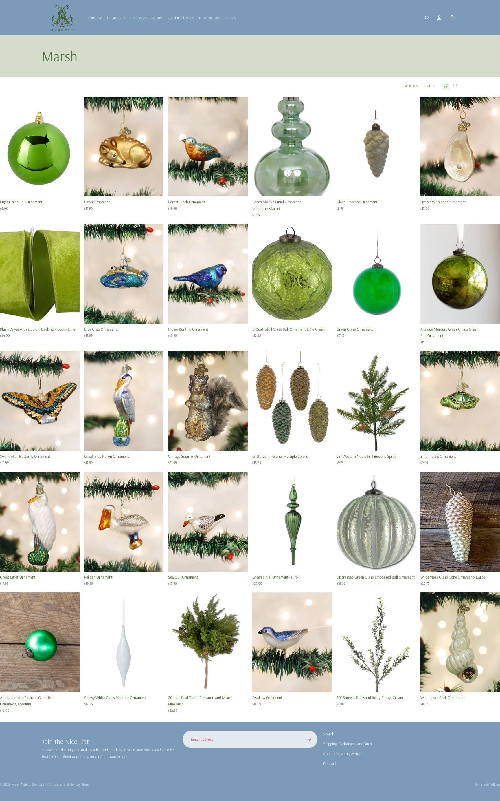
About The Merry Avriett (342, 753)
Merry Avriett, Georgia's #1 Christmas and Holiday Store (50, 784)
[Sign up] (309, 739)
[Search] (427, 17)
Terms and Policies (487, 784)
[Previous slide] (261, 401)
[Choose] (70, 187)
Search (328, 733)
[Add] (155, 187)
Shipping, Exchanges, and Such (347, 744)
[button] (430, 85)
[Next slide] (323, 401)
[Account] (439, 17)
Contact (329, 763)
